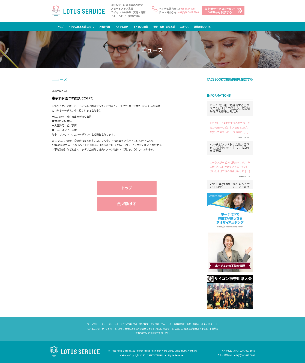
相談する (128, 204)
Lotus (78, 11)
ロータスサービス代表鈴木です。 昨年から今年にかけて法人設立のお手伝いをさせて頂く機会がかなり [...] (230, 167)
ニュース (184, 26)
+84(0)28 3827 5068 (188, 12)
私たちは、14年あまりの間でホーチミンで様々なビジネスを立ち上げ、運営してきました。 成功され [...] (230, 127)
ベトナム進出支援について (81, 26)
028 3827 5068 (188, 8)
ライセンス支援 (140, 26)
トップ (60, 26)
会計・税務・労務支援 (164, 26)
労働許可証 (105, 26)
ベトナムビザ (121, 26)
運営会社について (202, 26)
